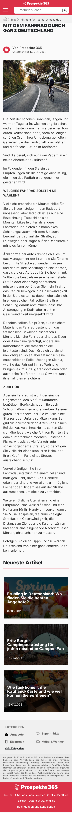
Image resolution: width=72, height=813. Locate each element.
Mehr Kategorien (14, 748)
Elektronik (17, 741)
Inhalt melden (37, 795)
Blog (14, 19)
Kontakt (8, 795)
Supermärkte (50, 733)
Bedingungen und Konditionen (36, 806)
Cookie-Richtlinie (57, 795)
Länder (22, 800)
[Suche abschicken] (65, 10)
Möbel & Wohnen (53, 741)
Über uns (21, 795)
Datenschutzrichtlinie (42, 800)
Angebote (17, 734)
